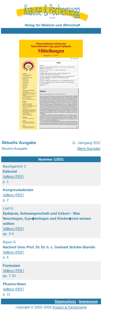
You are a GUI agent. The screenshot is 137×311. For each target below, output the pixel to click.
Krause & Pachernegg (70, 307)
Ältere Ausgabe (88, 148)
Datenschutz (65, 301)
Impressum (88, 301)
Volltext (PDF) (13, 176)
